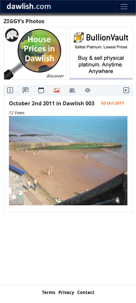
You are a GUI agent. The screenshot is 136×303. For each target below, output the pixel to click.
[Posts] (25, 90)
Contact (85, 292)
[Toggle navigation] (124, 6)
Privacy (66, 292)
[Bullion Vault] (101, 53)
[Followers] (72, 90)
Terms (48, 292)
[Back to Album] (126, 90)
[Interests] (87, 90)
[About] (10, 90)
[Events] (41, 90)
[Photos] (56, 90)
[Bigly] (35, 53)
